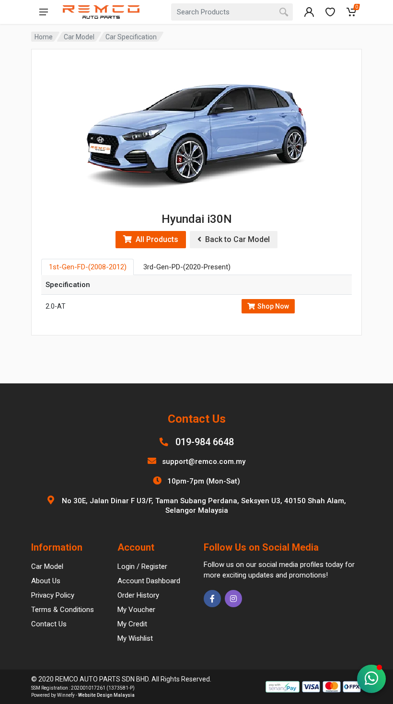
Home (44, 37)
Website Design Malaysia (106, 695)
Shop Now (273, 306)
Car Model (79, 37)
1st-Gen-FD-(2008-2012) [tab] (88, 267)
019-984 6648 (204, 442)
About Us (45, 581)
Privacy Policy (52, 595)
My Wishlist (135, 638)
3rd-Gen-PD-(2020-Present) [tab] (187, 267)
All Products (155, 239)
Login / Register (142, 566)
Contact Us (49, 624)
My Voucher (136, 609)
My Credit (132, 624)
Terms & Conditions (62, 609)
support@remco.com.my (203, 461)
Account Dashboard (148, 581)
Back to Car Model (235, 239)
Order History (138, 595)
